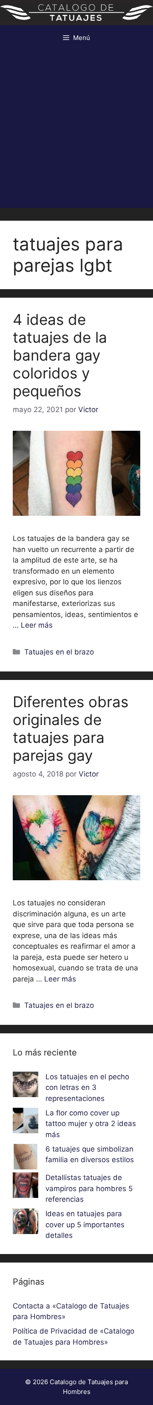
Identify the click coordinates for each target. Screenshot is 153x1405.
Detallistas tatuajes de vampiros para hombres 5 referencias (89, 1188)
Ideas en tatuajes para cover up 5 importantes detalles (85, 1224)
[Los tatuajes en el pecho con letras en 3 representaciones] (25, 1086)
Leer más (37, 625)
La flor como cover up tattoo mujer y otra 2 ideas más (90, 1124)
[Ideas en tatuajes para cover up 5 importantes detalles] (25, 1223)
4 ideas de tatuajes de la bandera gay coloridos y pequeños (60, 355)
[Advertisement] (76, 131)
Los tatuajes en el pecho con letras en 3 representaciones (87, 1087)
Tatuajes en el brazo (59, 652)
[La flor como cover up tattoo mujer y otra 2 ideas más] (25, 1122)
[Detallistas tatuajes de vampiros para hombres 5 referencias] (25, 1186)
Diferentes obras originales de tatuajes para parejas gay (70, 728)
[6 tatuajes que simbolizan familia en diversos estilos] (25, 1158)
